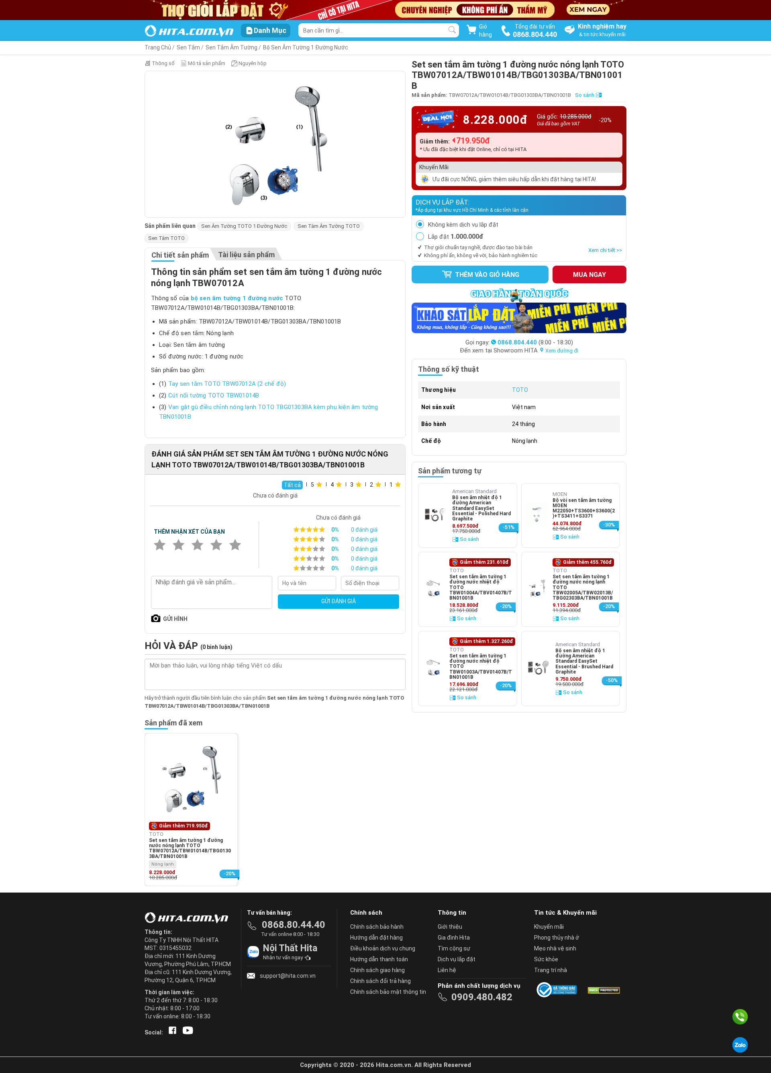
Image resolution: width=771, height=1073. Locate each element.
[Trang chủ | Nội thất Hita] (189, 31)
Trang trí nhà (550, 970)
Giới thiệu (450, 927)
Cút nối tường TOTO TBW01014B (213, 395)
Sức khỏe (546, 959)
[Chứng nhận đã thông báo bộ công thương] (558, 990)
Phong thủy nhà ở (556, 937)
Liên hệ (447, 970)
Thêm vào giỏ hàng (486, 274)
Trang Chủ (158, 47)
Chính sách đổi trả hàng (380, 981)
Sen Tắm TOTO (166, 238)
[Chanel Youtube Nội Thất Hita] (186, 1032)
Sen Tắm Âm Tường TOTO (329, 226)
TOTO (520, 390)
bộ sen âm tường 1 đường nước (237, 298)
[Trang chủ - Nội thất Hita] (189, 918)
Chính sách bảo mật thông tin (388, 992)
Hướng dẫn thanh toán (379, 959)
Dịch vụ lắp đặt (456, 959)
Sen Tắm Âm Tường (231, 47)
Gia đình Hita (454, 937)
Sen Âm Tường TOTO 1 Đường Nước (244, 226)
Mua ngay (589, 274)
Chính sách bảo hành (377, 927)
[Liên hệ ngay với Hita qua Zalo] (740, 1045)
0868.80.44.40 (293, 924)
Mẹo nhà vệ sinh (555, 948)
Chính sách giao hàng (377, 970)
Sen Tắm (188, 47)
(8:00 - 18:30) (535, 342)
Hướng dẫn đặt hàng (376, 937)
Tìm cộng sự (454, 948)
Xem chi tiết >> (605, 250)
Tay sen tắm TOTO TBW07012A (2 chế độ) (227, 383)
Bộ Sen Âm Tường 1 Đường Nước (305, 47)
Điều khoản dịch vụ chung (382, 948)
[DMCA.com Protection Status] (603, 990)
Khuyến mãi (549, 927)
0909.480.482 (481, 997)
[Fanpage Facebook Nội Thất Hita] (170, 1032)
